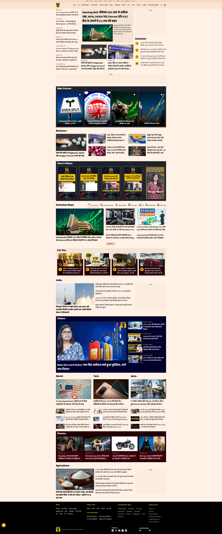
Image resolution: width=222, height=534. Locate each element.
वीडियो (103, 509)
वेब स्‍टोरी (108, 509)
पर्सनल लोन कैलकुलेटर (105, 517)
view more (110, 243)
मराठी (105, 1)
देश (57, 514)
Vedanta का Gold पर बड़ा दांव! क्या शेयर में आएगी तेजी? (152, 337)
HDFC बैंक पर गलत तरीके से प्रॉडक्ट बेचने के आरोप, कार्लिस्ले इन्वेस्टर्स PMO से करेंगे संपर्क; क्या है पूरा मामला (120, 66)
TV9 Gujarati (137, 512)
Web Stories (64, 89)
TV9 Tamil (128, 514)
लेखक (88, 509)
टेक (65, 514)
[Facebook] (113, 530)
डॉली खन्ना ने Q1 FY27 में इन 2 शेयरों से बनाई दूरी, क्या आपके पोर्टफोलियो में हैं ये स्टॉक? (153, 50)
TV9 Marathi (131, 509)
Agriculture (62, 466)
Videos (145, 5)
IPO (78, 5)
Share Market (85, 5)
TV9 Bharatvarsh (122, 509)
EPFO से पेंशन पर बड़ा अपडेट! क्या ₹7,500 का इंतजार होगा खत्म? (153, 359)
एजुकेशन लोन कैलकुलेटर (105, 519)
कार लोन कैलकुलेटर (92, 519)
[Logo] (58, 531)
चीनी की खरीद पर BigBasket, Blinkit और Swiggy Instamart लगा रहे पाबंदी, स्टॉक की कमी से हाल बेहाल (93, 66)
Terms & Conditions (154, 522)
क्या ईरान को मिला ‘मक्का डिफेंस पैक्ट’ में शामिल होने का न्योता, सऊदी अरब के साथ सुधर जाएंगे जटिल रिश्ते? (77, 426)
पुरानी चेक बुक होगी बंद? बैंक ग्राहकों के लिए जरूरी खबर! (152, 348)
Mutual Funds (104, 5)
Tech (133, 5)
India (59, 280)
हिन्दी (87, 1)
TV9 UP (143, 514)
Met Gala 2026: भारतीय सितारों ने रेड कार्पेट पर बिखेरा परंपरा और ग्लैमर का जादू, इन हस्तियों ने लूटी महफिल (151, 457)
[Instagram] (123, 530)
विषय (93, 509)
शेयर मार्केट (64, 509)
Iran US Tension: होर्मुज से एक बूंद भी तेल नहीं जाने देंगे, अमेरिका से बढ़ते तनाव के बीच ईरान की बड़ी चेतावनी (77, 418)
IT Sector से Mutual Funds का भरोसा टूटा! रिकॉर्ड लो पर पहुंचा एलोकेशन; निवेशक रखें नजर (152, 57)
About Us (151, 512)
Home (74, 5)
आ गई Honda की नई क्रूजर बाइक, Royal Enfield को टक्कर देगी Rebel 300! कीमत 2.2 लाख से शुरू (152, 411)
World (124, 5)
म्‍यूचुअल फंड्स (59, 511)
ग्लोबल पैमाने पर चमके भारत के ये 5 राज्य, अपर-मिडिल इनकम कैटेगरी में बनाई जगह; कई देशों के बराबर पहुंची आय (152, 64)
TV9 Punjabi (121, 514)
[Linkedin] (126, 530)
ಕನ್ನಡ (96, 1)
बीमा (66, 511)
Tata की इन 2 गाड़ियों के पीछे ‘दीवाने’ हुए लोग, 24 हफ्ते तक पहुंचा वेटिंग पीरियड (152, 418)
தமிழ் (122, 1)
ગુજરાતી (110, 1)
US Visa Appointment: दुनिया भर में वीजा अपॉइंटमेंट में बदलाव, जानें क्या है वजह (71, 403)
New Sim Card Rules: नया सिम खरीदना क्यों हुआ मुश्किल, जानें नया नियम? (91, 367)
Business (117, 5)
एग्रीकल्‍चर (70, 514)
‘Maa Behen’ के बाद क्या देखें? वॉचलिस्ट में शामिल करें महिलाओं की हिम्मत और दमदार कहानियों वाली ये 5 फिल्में (70, 457)
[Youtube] (119, 530)
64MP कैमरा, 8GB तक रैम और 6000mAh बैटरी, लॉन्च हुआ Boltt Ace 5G (115, 426)
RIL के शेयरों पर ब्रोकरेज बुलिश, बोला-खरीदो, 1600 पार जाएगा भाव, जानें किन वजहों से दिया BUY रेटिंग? (151, 44)
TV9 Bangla (129, 512)
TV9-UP (133, 1)
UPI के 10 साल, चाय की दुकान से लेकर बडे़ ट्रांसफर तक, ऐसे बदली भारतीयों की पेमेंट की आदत (115, 411)
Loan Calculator (92, 512)
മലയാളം (127, 1)
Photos (139, 5)
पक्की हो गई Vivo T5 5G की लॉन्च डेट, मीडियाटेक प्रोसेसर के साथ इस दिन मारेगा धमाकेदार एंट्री (108, 403)
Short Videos (64, 164)
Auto (128, 5)
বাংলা (114, 1)
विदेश (60, 514)
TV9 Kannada (121, 512)
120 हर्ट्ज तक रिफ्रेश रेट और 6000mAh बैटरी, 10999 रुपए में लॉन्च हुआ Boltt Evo (115, 418)
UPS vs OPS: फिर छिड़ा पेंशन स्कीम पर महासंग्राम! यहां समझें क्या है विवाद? (154, 327)
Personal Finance (153, 5)
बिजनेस (58, 509)
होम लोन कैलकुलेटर (92, 517)
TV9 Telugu (139, 509)
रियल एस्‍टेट (78, 511)
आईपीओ (71, 511)
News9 (91, 1)
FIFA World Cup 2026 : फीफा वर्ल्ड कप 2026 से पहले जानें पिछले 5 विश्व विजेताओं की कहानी (97, 457)
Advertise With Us (153, 514)
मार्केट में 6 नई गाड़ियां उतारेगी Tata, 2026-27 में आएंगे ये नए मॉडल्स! (153, 426)
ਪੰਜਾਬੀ (117, 1)
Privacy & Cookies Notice (155, 517)
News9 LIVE (121, 517)
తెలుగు (100, 1)
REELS (111, 5)
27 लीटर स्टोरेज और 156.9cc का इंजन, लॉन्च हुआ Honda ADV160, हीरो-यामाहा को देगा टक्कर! (147, 403)
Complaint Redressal (154, 519)
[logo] (58, 5)
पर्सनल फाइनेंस (73, 509)
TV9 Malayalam (136, 514)
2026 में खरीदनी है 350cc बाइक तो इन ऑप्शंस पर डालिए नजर (124, 457)
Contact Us (151, 509)
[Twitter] (116, 530)
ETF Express (94, 5)
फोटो (98, 509)
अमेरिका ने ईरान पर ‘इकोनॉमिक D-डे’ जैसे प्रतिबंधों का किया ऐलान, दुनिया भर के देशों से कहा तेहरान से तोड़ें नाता (78, 411)
